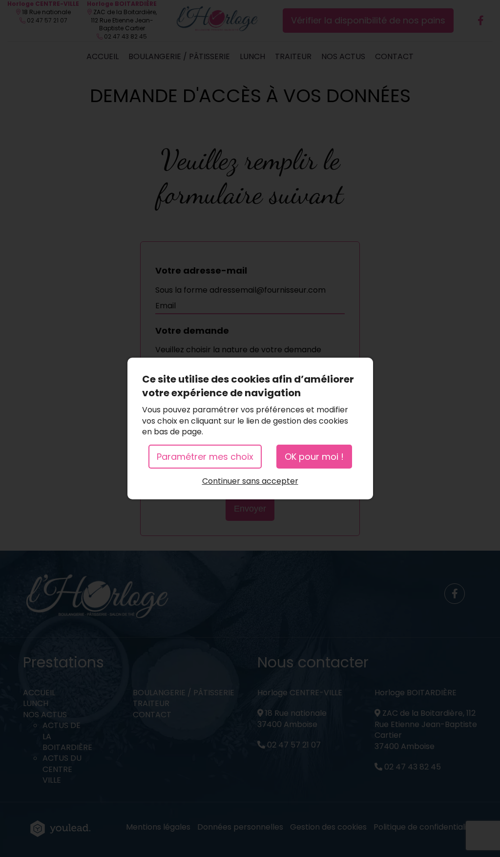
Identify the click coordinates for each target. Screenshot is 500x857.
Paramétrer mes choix (205, 456)
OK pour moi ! (314, 456)
